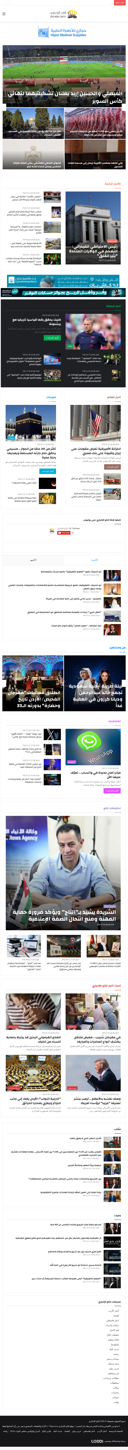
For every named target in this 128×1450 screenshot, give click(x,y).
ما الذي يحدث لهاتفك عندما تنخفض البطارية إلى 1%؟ (24, 750)
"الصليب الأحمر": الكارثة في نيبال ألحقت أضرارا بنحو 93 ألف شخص (26, 198)
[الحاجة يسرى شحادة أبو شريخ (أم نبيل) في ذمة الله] (112, 1269)
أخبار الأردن (113, 1311)
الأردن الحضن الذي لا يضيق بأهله (85, 1138)
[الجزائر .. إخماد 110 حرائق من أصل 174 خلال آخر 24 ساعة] (112, 479)
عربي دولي (114, 1368)
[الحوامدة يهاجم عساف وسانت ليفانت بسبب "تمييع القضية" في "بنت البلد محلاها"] (52, 259)
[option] (64, 107)
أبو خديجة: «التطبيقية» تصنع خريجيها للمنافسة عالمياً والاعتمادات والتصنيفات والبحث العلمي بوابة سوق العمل (54, 587)
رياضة (116, 1354)
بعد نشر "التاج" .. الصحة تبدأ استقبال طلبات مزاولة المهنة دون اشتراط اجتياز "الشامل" (24, 966)
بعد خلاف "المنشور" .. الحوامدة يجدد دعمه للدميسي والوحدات (84, 359)
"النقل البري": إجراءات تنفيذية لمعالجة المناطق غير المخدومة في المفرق (64, 612)
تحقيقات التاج (113, 1335)
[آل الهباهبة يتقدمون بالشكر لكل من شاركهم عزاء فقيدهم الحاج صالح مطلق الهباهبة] (112, 1242)
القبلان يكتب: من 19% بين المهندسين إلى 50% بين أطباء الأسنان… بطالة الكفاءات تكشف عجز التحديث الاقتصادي (56, 1153)
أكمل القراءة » (52, 338)
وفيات (116, 1402)
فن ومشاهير (113, 1373)
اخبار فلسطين (112, 1320)
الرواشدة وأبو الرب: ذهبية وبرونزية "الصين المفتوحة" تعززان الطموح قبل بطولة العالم (23, 361)
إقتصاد (116, 1316)
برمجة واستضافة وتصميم (115, 1441)
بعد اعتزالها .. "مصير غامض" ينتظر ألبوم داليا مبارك (76, 626)
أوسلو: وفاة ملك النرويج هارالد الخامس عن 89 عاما (75, 1225)
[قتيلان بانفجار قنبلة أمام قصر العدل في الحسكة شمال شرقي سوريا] (112, 494)
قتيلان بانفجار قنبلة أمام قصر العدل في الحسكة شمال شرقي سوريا (86, 497)
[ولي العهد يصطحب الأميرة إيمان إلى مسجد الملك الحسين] (95, 155)
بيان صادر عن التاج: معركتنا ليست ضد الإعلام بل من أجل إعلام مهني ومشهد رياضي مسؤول (64, 966)
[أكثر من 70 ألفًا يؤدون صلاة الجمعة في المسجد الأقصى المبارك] (33, 123)
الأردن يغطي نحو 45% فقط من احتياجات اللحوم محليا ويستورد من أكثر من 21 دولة (96, 133)
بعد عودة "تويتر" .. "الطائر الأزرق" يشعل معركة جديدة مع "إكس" (25, 735)
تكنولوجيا (115, 1344)
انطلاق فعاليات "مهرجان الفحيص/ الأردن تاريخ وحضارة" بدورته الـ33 (34, 699)
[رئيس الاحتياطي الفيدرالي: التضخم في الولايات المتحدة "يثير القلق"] (93, 228)
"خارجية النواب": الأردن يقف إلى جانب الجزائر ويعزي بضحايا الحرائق (35, 1101)
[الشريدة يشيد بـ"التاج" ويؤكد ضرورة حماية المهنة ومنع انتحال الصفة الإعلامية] (63, 873)
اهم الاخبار (114, 1330)
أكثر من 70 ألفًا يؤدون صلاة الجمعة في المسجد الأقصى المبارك (34, 133)
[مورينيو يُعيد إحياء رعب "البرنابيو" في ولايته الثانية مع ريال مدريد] (52, 375)
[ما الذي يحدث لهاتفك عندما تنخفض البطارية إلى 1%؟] (52, 749)
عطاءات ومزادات (111, 1378)
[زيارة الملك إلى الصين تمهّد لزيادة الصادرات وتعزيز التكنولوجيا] (112, 1196)
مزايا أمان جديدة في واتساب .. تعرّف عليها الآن (96, 775)
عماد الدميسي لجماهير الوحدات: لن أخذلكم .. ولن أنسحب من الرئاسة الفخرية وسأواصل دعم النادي (84, 378)
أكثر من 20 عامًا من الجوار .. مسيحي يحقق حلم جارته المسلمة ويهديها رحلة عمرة (31, 453)
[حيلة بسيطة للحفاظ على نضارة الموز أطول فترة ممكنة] (47, 498)
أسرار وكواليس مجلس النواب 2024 (25, 1431)
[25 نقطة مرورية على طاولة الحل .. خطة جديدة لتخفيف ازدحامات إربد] (53, 244)
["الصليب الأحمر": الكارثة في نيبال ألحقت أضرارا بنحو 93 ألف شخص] (52, 197)
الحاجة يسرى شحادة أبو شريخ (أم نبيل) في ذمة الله (75, 1265)
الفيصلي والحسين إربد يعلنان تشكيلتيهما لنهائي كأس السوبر (65, 97)
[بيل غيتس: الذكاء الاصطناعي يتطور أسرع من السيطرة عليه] (52, 764)
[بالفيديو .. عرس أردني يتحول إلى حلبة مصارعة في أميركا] (112, 602)
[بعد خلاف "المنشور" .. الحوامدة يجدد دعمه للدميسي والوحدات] (112, 359)
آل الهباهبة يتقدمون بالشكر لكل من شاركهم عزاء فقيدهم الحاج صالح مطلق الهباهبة (58, 1238)
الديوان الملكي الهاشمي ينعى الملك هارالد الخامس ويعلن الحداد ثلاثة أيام (37, 165)
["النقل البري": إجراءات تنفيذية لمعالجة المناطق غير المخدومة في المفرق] (112, 616)
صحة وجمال (113, 1364)
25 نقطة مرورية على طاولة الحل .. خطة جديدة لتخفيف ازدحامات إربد (25, 244)
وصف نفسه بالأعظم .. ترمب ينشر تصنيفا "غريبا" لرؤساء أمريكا (97, 1101)
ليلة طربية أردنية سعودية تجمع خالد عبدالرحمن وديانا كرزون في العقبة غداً (96, 696)
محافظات (114, 1383)
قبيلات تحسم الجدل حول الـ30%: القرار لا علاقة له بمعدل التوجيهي (105, 964)
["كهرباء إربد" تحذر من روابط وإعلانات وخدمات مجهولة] (52, 779)
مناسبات (115, 1392)
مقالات (116, 1388)
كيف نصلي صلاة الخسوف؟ (24, 483)
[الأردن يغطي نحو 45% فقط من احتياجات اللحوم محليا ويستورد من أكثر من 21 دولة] (95, 123)
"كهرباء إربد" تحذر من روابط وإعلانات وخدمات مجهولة (24, 780)
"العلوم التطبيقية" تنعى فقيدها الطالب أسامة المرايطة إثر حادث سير (66, 1279)
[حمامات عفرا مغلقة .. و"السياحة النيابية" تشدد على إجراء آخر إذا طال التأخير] (52, 227)
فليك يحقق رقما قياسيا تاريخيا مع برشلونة (36, 322)
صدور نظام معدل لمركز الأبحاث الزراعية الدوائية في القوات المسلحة (83, 3)
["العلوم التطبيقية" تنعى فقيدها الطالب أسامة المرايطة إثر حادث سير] (112, 1282)
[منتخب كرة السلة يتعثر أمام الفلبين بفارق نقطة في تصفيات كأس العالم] (56, 212)
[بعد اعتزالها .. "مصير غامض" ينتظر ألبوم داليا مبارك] (112, 629)
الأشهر (33, 560)
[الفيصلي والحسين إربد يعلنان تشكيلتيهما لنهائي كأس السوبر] (64, 76)
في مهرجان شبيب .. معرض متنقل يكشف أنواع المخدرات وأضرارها (97, 1039)
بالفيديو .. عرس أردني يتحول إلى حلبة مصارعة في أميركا (73, 599)
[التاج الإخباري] (64, 14)
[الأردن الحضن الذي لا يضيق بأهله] (112, 1142)
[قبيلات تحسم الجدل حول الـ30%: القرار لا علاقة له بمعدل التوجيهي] (104, 946)
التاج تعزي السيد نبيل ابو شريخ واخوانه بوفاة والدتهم (74, 1252)
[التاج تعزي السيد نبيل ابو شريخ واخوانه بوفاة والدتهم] (112, 1255)
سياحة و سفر (113, 1359)
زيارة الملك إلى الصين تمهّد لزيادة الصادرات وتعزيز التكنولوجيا (70, 1192)
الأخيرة (94, 560)
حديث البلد (114, 1349)
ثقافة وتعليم (113, 1340)
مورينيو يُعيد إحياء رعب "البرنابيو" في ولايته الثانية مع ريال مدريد (24, 376)
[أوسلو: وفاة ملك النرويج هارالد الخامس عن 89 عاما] (112, 1228)
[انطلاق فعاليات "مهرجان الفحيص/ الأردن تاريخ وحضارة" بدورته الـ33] (32, 683)
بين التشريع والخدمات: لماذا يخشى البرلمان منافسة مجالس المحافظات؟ (65, 1179)
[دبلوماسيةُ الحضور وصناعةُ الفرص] (112, 1169)
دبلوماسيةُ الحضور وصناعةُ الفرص (84, 1165)
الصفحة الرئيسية (116, 1431)
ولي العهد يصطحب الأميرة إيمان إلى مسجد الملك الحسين (95, 165)
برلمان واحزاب (112, 1325)
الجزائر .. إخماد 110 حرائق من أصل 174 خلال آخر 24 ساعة (86, 480)
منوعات (115, 1397)
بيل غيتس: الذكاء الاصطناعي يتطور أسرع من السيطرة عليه (25, 765)
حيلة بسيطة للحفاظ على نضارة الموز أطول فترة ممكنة (22, 499)
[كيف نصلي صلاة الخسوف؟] (47, 483)
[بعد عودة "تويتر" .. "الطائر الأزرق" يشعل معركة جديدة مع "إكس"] (52, 734)
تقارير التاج (46, 1431)
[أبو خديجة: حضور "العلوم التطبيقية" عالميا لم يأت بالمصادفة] (112, 575)
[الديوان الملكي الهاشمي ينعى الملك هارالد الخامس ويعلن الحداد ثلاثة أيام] (33, 155)
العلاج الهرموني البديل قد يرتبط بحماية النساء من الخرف (33, 1039)
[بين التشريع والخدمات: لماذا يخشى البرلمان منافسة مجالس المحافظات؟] (112, 1182)
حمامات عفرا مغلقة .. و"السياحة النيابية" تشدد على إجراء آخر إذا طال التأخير (25, 230)
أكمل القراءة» (112, 467)
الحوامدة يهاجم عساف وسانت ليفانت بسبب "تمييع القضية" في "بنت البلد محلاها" (23, 261)
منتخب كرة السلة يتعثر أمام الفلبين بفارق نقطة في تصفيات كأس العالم (24, 213)
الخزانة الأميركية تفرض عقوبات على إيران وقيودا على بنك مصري (96, 451)
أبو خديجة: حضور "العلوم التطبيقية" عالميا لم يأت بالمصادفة (71, 572)
